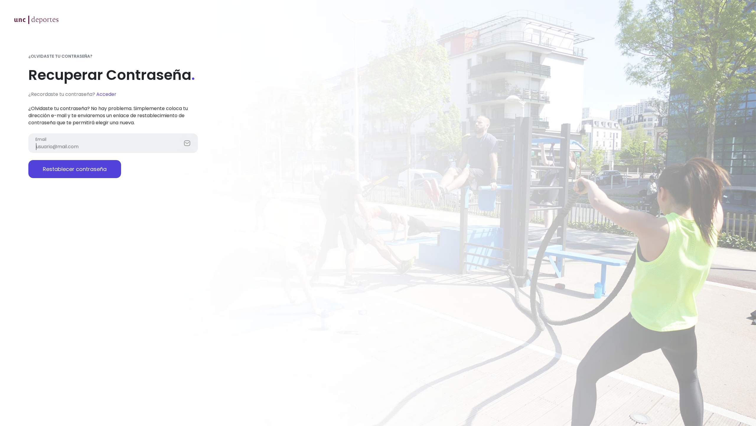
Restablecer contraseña (75, 169)
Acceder (106, 94)
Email (40, 139)
